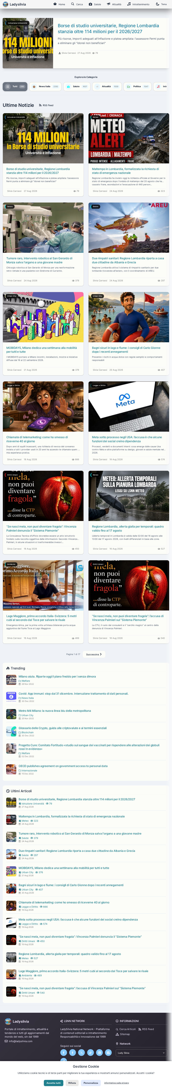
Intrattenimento (141, 4)
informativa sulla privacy (116, 1083)
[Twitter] (81, 1052)
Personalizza (91, 1083)
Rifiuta (72, 1083)
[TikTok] (90, 1052)
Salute (97, 4)
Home (62, 4)
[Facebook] (63, 1052)
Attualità (116, 4)
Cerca (79, 4)
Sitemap (125, 1034)
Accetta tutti (54, 1083)
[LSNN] (108, 1052)
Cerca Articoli (127, 1029)
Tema (164, 4)
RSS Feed (48, 105)
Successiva (93, 654)
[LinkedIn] (99, 1052)
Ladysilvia (21, 1021)
